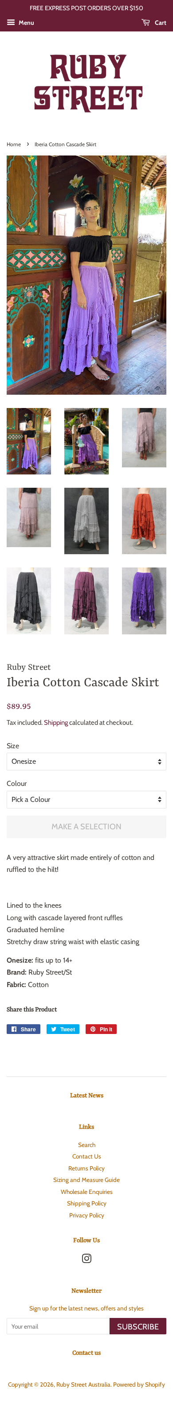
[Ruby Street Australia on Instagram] (86, 1260)
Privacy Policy (86, 1215)
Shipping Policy (86, 1203)
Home (14, 144)
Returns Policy (86, 1168)
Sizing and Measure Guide (86, 1179)
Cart (159, 23)
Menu (25, 23)
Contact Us (86, 1156)
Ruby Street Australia (83, 1384)
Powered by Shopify (139, 1384)
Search (86, 1144)
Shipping (56, 723)
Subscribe (138, 1327)
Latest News (86, 1095)
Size (13, 746)
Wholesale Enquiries (87, 1191)
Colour (17, 783)
